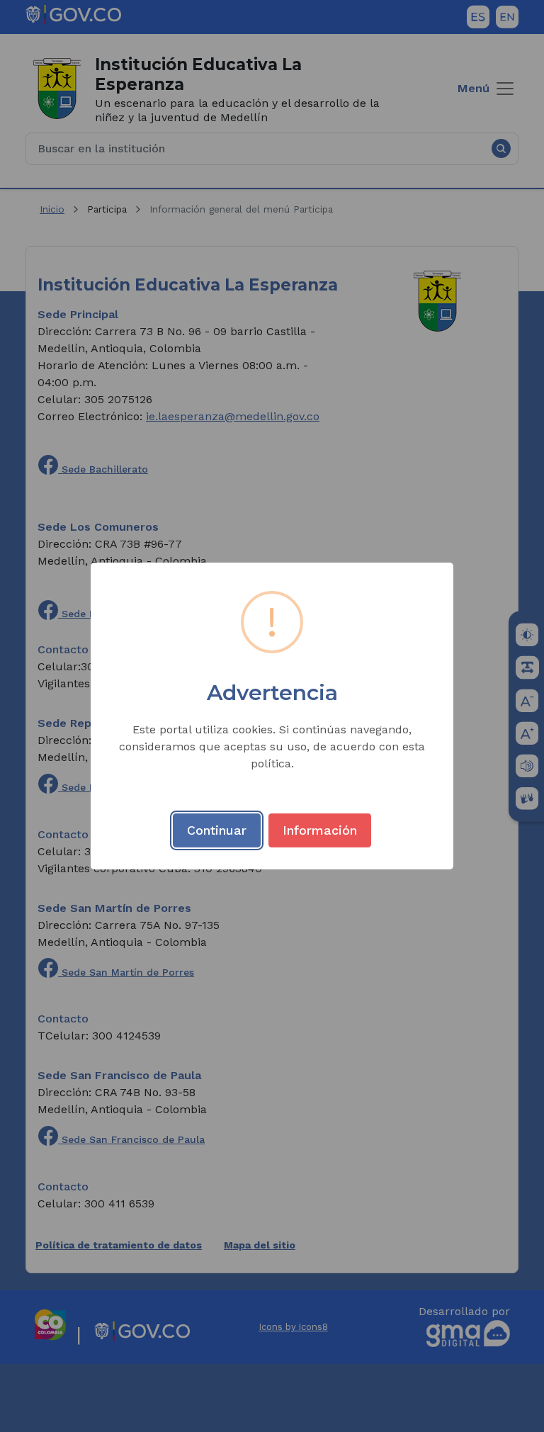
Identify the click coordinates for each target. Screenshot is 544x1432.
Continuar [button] (216, 830)
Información (320, 830)
